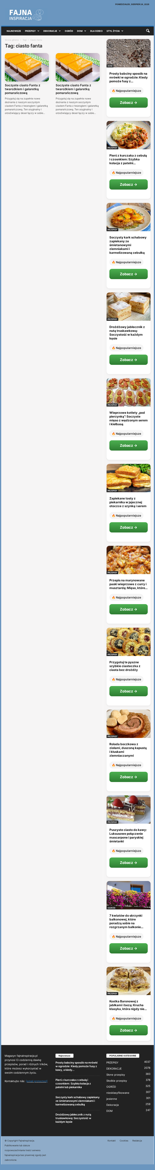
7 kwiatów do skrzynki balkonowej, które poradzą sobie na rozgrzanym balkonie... (126, 921)
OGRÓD (111, 908)
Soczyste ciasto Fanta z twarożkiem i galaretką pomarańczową (22, 89)
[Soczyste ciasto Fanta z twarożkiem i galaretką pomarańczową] (27, 67)
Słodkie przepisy (116, 1080)
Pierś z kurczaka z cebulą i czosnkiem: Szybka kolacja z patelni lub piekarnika (73, 1083)
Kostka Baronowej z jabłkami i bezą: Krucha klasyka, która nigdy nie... (128, 1005)
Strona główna (12, 40)
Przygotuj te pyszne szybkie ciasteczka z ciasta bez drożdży (124, 666)
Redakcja (137, 1140)
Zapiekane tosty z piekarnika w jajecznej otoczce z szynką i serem (128, 502)
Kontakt (112, 1140)
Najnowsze (14, 31)
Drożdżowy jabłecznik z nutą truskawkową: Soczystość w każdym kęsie (127, 332)
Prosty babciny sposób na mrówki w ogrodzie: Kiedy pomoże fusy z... (128, 77)
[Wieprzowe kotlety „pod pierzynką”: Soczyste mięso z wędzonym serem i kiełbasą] (129, 392)
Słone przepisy (115, 1074)
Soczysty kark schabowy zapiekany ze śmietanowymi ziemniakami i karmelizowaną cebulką (128, 245)
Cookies (124, 1140)
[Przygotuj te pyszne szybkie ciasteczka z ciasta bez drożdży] (129, 642)
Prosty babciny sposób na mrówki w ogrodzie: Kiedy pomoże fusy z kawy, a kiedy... (76, 1066)
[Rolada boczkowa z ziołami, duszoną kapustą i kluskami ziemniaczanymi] (129, 724)
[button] (147, 31)
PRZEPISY (112, 148)
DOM (110, 66)
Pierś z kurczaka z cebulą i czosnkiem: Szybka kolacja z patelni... (128, 159)
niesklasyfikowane (117, 1092)
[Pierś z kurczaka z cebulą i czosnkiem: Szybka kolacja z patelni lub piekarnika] (129, 135)
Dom (80, 31)
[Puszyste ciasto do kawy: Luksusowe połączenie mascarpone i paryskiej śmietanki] (129, 809)
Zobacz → (128, 102)
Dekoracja (112, 1104)
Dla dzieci (96, 31)
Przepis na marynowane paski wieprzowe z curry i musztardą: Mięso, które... (128, 584)
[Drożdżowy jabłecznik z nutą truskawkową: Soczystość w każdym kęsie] (129, 306)
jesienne (111, 1098)
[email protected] (37, 1081)
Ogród (69, 31)
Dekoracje (50, 31)
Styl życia (113, 31)
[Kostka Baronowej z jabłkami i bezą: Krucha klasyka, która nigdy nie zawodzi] (129, 981)
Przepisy (30, 31)
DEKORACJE (114, 1068)
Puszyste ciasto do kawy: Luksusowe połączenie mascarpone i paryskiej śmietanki (128, 835)
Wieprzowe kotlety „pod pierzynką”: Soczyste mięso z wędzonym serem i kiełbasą (128, 418)
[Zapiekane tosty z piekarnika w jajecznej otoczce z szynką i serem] (129, 478)
